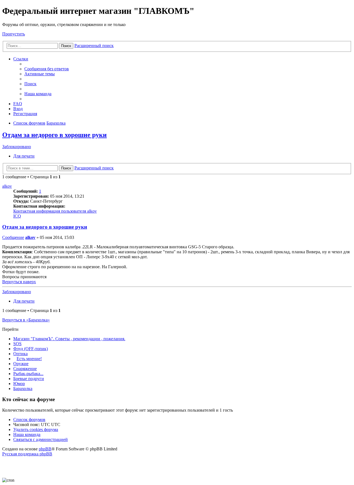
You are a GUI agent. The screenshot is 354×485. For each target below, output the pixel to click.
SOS (17, 343)
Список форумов (29, 419)
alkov (7, 186)
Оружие (20, 363)
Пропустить (13, 34)
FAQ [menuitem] (17, 103)
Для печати (24, 156)
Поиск (66, 46)
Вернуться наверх (19, 281)
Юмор (19, 383)
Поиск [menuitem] (30, 83)
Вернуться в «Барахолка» (26, 320)
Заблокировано (16, 146)
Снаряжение (25, 368)
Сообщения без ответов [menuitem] (46, 68)
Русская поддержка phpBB (27, 454)
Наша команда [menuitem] (37, 93)
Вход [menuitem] (18, 108)
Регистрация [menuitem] (25, 113)
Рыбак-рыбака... (28, 373)
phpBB (45, 449)
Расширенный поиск (94, 45)
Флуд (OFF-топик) (30, 348)
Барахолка (22, 388)
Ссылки (20, 58)
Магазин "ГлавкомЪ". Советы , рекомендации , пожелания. (69, 338)
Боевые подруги (28, 378)
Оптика (20, 353)
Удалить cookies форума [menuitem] (35, 429)
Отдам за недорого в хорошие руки (54, 134)
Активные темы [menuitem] (39, 73)
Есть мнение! (29, 358)
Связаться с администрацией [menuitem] (40, 439)
